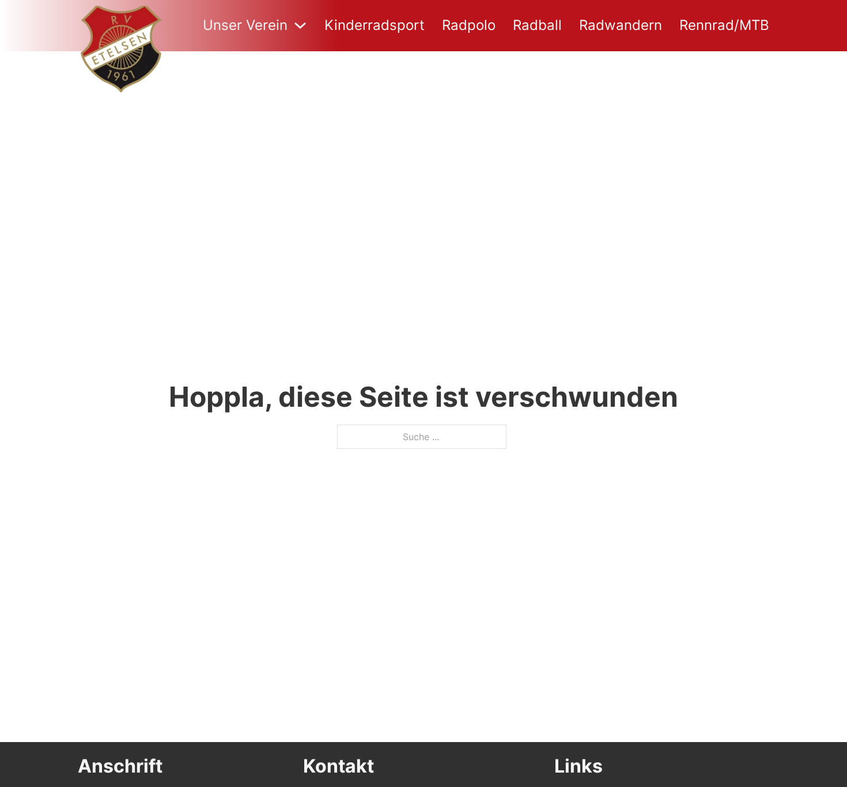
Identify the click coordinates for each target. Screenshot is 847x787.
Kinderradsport (374, 25)
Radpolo (469, 25)
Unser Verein (245, 25)
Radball (537, 25)
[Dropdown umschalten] (300, 25)
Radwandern (620, 25)
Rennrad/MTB (724, 25)
